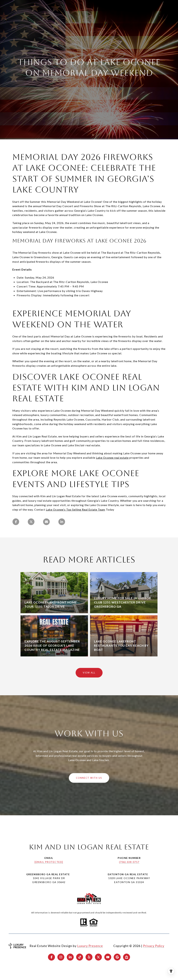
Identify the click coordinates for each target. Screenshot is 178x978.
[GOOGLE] (117, 957)
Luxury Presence (90, 946)
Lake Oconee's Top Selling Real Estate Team (75, 509)
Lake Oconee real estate (112, 457)
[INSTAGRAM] (60, 957)
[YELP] (89, 957)
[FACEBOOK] (51, 957)
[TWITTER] (98, 957)
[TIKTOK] (79, 957)
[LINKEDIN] (70, 957)
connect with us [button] (89, 777)
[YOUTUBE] (107, 957)
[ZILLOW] (126, 957)
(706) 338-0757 (129, 861)
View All (89, 672)
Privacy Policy (153, 946)
